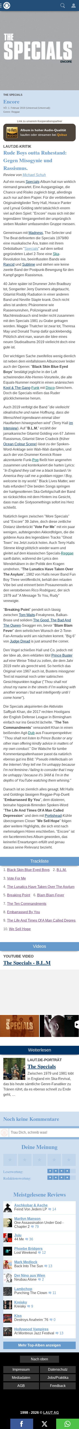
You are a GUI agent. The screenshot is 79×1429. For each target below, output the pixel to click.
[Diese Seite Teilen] (21, 1424)
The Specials (12, 94)
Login (73, 5)
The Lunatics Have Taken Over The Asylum (40, 887)
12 (44, 1252)
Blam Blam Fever (50, 895)
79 (37, 1226)
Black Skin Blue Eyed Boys (28, 870)
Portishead (53, 816)
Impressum (21, 1369)
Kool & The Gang (16, 388)
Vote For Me (16, 878)
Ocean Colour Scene (19, 444)
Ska (56, 254)
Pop (35, 460)
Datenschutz (58, 1369)
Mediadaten (21, 1377)
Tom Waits (27, 615)
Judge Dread (20, 641)
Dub (31, 733)
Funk (35, 388)
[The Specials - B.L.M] (19, 1026)
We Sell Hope (20, 929)
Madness (36, 233)
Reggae (15, 111)
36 (31, 1239)
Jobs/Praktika (57, 1377)
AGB (21, 1386)
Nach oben (39, 1359)
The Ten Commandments (26, 904)
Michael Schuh (34, 175)
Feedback (58, 1386)
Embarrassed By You (23, 912)
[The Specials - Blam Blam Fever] (59, 1026)
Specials (32, 182)
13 (50, 1266)
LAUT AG (51, 1412)
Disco (50, 388)
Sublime (28, 264)
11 (54, 1293)
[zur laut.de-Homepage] (5, 5)
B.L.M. (61, 870)
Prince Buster (61, 655)
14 (54, 1209)
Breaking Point (18, 895)
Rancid (8, 264)
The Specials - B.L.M (27, 962)
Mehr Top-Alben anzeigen (39, 1345)
